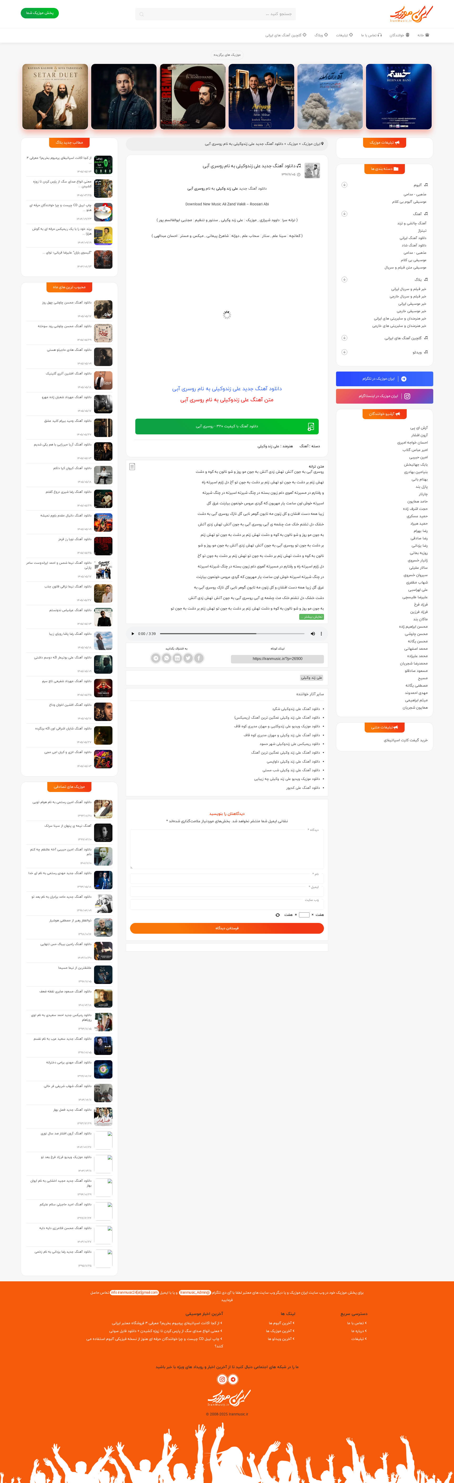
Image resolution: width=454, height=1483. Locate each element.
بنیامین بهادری (416, 472)
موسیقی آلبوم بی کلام (409, 201)
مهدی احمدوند (416, 692)
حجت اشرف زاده (415, 508)
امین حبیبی (418, 457)
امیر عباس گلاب (415, 450)
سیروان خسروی (416, 575)
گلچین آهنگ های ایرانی (283, 35)
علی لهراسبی (418, 589)
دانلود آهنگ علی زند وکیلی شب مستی (291, 770)
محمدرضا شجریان (414, 663)
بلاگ (418, 279)
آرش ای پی (419, 427)
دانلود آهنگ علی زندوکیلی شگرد (296, 709)
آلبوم (418, 185)
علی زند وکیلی (268, 446)
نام (315, 874)
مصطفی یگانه (417, 685)
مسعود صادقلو (416, 670)
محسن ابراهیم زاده (413, 626)
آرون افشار (419, 435)
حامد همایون (417, 501)
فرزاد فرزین (419, 612)
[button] (344, 185)
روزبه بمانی (419, 553)
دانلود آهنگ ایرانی (413, 238)
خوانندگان (397, 35)
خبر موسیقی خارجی (411, 311)
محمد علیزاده (417, 656)
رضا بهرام (421, 531)
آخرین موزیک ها (279, 1331)
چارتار (423, 494)
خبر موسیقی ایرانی (412, 303)
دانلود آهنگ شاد (414, 245)
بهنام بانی (420, 479)
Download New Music (203, 204)
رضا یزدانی (420, 545)
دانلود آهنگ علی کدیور (303, 787)
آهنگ (417, 214)
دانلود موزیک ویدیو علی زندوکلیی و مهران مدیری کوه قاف (277, 726)
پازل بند (422, 486)
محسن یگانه (418, 641)
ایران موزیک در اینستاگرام (379, 396)
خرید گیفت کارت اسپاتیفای (406, 740)
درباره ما (357, 1331)
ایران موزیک (311, 143)
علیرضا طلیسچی (415, 597)
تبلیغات (342, 35)
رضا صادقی (419, 538)
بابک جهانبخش (416, 464)
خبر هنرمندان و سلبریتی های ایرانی (400, 318)
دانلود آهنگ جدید (253, 188)
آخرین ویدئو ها (280, 1339)
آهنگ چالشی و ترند (411, 223)
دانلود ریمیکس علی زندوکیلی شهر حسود (290, 744)
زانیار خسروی (418, 560)
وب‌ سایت (312, 900)
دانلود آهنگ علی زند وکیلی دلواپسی (293, 761)
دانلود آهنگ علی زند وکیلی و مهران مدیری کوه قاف (282, 735)
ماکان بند (420, 619)
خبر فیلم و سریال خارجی (408, 296)
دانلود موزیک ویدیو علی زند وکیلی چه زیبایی (287, 778)
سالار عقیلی (418, 567)
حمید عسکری (417, 516)
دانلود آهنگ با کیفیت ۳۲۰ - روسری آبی (227, 426)
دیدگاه (313, 830)
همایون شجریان (415, 707)
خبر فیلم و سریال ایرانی (408, 289)
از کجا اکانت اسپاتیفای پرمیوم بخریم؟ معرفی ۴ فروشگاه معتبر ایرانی (165, 1323)
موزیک (292, 143)
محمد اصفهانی (416, 648)
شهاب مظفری (417, 582)
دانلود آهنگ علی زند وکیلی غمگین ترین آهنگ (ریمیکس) (277, 717)
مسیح (423, 678)
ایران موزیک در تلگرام (379, 378)
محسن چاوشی (416, 634)
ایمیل (314, 887)
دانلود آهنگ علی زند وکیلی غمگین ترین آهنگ (285, 752)
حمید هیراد (419, 523)
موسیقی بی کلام (413, 260)
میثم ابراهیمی (416, 700)
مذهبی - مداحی (415, 194)
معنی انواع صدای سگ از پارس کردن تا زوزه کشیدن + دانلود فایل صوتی (164, 1331)
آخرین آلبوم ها (280, 1323)
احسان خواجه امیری (412, 442)
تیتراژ (422, 230)
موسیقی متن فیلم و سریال (405, 267)
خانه (421, 35)
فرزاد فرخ (421, 604)
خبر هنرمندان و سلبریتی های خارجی (399, 325)
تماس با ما (369, 35)
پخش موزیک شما (40, 13)
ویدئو (417, 352)
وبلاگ (319, 35)
